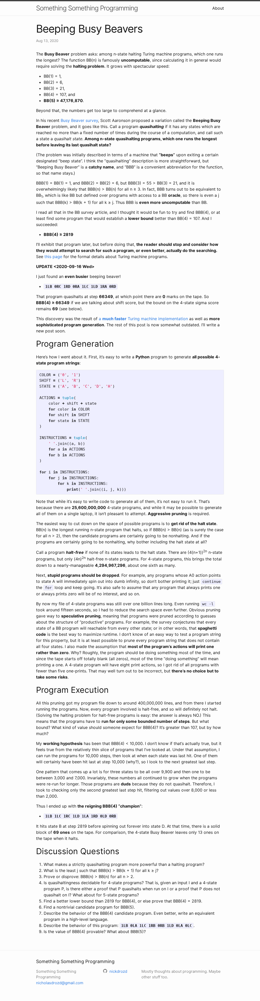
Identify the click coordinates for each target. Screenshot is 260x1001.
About (218, 8)
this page (53, 256)
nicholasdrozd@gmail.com (59, 982)
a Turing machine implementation (143, 318)
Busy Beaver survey (79, 120)
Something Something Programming (87, 8)
